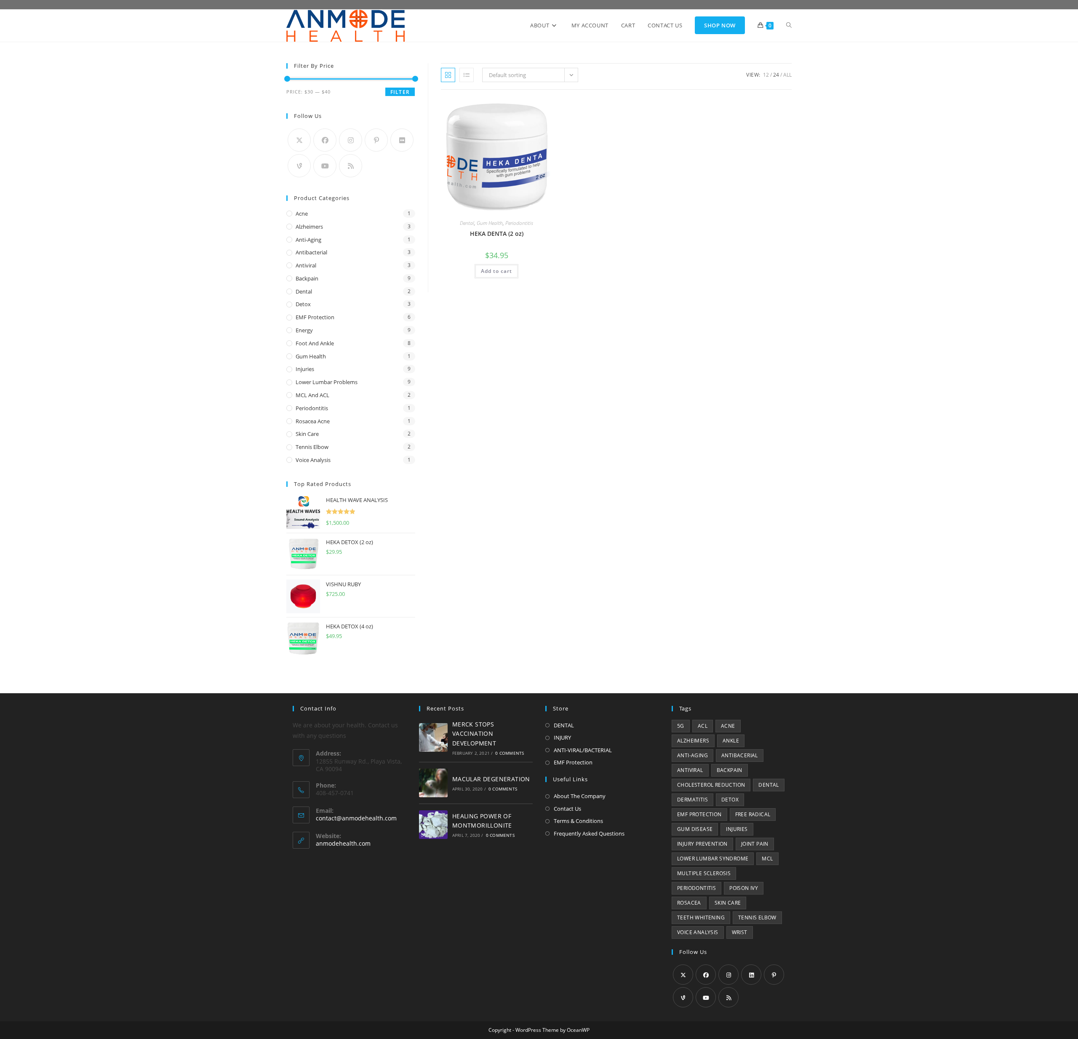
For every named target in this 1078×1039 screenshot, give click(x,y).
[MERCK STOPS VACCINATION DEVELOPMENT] (433, 737)
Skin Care (307, 434)
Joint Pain (754, 843)
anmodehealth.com (343, 843)
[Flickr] (402, 140)
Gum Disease (694, 829)
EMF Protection (315, 317)
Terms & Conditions (578, 821)
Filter (400, 92)
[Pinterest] (376, 140)
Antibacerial (739, 755)
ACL (702, 725)
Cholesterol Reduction (711, 784)
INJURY (562, 737)
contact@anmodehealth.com (356, 818)
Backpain (307, 278)
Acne (302, 213)
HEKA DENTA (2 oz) (496, 234)
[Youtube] (324, 165)
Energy (304, 330)
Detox (303, 304)
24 (776, 74)
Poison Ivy (743, 888)
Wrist (739, 932)
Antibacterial (311, 252)
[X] (299, 140)
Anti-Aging (308, 239)
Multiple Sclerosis (704, 873)
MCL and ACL (312, 395)
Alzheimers (309, 226)
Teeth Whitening (701, 917)
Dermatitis (692, 799)
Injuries (305, 369)
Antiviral (306, 265)
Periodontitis (519, 223)
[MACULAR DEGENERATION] (433, 783)
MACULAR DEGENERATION (491, 779)
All (787, 74)
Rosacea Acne (313, 421)
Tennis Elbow (312, 447)
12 (766, 74)
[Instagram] (350, 140)
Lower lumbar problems (327, 382)
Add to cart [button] (496, 271)
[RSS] (350, 165)
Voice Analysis (313, 460)
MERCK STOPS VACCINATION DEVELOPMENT (474, 733)
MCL (767, 858)
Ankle (731, 740)
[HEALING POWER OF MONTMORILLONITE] (433, 824)
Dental (467, 223)
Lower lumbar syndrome (712, 858)
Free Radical (753, 814)
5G (680, 725)
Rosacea (689, 902)
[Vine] (299, 165)
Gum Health (490, 223)
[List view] (466, 75)
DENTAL (564, 725)
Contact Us (567, 808)
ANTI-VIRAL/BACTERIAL (583, 750)
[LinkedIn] (751, 974)
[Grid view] (448, 75)
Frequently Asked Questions (589, 833)
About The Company (580, 796)
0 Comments (509, 753)
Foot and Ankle (315, 343)
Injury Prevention (702, 843)
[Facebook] (324, 140)
